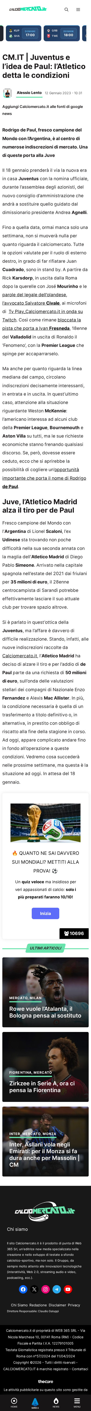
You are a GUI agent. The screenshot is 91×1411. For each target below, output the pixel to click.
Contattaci (80, 1369)
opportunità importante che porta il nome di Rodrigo (44, 478)
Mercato (18, 998)
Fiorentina (20, 1072)
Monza (49, 1134)
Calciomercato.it (19, 656)
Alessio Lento (29, 92)
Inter (14, 1134)
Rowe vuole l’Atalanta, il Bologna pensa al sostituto (45, 1012)
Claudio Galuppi (48, 1311)
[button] (66, 10)
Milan (36, 998)
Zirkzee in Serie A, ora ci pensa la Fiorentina (42, 1087)
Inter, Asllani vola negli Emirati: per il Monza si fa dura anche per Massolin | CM (44, 1154)
